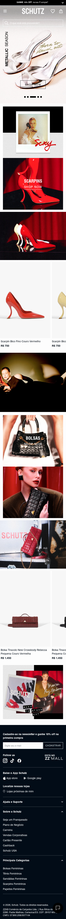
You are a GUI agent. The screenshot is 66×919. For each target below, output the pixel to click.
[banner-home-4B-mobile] (33, 492)
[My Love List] (53, 11)
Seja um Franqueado (15, 819)
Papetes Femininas (14, 889)
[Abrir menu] (5, 11)
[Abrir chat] (58, 908)
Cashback (8, 845)
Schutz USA (10, 850)
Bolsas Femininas (13, 868)
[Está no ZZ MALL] (54, 758)
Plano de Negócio (13, 824)
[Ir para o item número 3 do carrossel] (38, 97)
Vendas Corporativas (15, 835)
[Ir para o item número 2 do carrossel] (33, 97)
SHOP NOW (33, 84)
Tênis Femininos (12, 873)
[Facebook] (19, 760)
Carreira (7, 830)
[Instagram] (5, 760)
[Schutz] (33, 11)
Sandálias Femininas (15, 878)
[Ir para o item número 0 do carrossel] (25, 97)
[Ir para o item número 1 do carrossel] (28, 97)
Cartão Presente (12, 840)
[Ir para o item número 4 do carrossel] (41, 97)
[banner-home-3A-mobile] (33, 382)
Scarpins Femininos (14, 883)
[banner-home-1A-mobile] (33, 132)
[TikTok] (12, 760)
